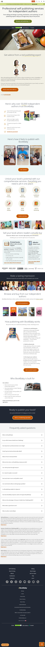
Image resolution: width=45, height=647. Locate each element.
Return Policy (22, 601)
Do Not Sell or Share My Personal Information (22, 607)
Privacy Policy (22, 596)
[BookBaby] (2, 1)
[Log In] (41, 1)
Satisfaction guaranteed (12, 131)
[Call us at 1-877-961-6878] (39, 1)
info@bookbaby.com (22, 617)
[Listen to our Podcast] (38, 581)
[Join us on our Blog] (29, 581)
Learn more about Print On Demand (12, 262)
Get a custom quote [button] (31, 370)
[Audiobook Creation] (36, 190)
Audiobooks (12, 575)
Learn (33, 578)
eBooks (12, 573)
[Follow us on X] (11, 581)
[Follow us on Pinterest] (20, 581)
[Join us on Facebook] (7, 581)
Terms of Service (22, 599)
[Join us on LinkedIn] (33, 581)
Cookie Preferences (22, 604)
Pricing (33, 1)
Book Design (33, 571)
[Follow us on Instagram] (16, 581)
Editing (32, 568)
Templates (12, 578)
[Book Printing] (9, 190)
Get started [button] (23, 169)
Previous (2, 155)
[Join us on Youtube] (24, 581)
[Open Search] (37, 1)
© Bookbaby (22, 610)
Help (33, 575)
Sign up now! (34, 4)
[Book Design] (23, 204)
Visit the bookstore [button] (22, 303)
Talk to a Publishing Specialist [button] (23, 417)
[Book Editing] (9, 204)
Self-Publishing (12, 568)
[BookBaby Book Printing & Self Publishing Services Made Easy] (22, 588)
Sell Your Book (33, 573)
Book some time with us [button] (9, 89)
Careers (22, 593)
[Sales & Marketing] (36, 204)
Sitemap (22, 591)
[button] (41, 644)
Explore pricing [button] (22, 216)
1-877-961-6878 (7, 94)
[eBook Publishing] (23, 190)
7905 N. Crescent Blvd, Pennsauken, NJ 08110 (22, 612)
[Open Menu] (44, 1)
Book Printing (12, 571)
